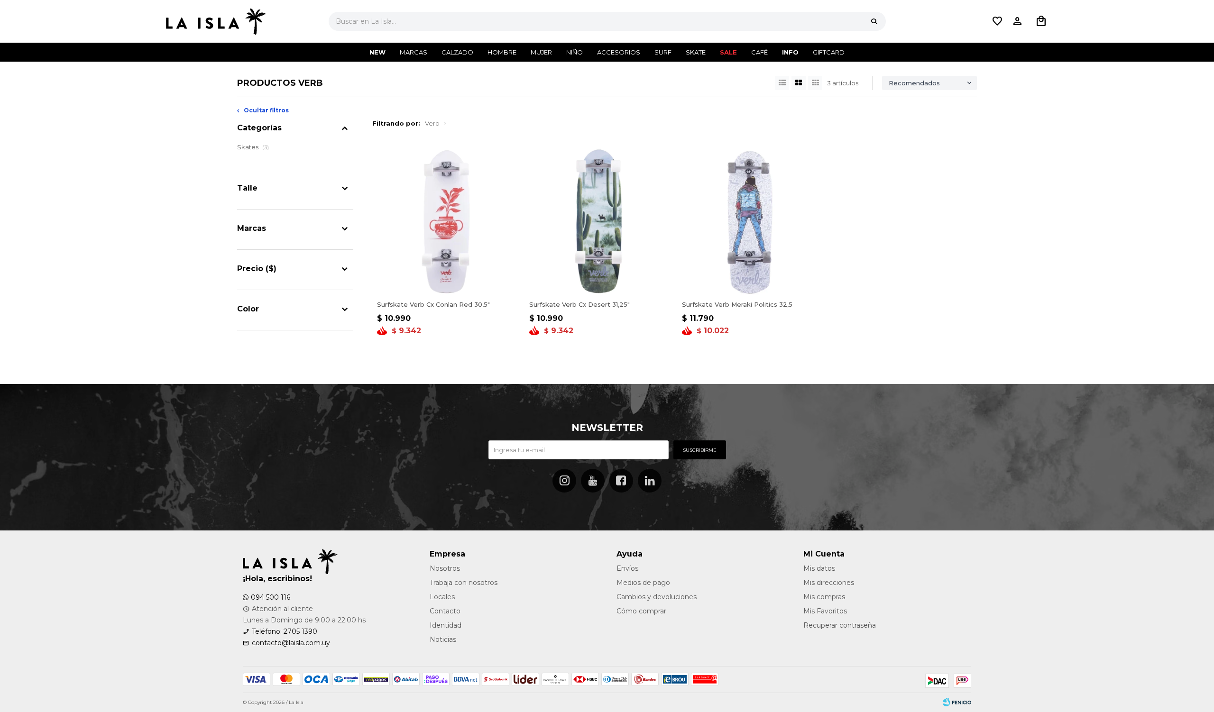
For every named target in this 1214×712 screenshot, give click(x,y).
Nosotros (445, 568)
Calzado (457, 52)
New (377, 52)
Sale (728, 52)
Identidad (445, 625)
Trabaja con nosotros (463, 582)
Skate (696, 52)
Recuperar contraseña (839, 625)
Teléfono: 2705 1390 (284, 631)
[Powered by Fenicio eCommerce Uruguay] (957, 702)
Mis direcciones (828, 582)
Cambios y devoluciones (656, 597)
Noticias (443, 639)
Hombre (501, 52)
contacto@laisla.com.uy (291, 643)
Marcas (413, 52)
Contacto (445, 611)
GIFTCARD (829, 52)
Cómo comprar (641, 611)
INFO (790, 52)
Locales (442, 597)
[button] (874, 21)
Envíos (627, 568)
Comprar (446, 284)
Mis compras (824, 597)
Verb (432, 123)
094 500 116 (270, 597)
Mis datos (819, 568)
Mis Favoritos (825, 611)
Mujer (541, 52)
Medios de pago (643, 582)
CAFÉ (759, 52)
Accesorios (618, 52)
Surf (662, 52)
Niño (574, 52)
